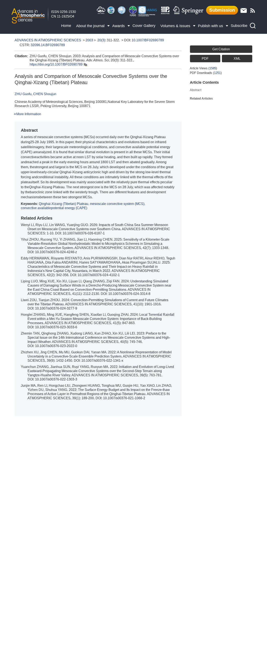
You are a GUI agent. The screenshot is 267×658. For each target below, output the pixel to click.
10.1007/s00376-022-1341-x (102, 360)
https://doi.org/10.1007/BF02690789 (56, 64)
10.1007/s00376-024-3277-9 (56, 308)
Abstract (195, 90)
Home (66, 26)
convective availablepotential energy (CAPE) (54, 208)
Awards (118, 26)
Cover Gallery (143, 26)
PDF (205, 58)
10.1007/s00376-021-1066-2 (124, 398)
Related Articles (201, 98)
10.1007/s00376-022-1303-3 (56, 379)
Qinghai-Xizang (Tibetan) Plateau (63, 204)
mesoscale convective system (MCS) (117, 204)
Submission (222, 10)
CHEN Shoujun (44, 94)
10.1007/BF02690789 (148, 40)
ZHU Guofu (23, 94)
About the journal (90, 26)
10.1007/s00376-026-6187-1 (84, 233)
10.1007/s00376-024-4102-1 (99, 275)
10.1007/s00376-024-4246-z (56, 252)
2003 (89, 40)
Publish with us (210, 26)
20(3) (101, 40)
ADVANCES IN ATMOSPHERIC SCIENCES (48, 40)
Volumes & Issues (175, 26)
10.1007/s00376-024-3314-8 (129, 294)
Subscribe (239, 26)
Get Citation (221, 49)
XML (237, 58)
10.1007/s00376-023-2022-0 (56, 346)
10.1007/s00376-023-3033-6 (56, 327)
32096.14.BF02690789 (48, 45)
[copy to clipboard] (85, 64)
